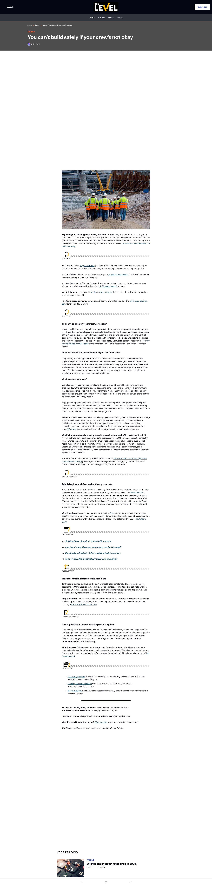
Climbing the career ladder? (80, 684)
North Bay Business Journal (83, 604)
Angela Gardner (87, 265)
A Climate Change (107, 286)
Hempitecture (136, 492)
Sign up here (100, 722)
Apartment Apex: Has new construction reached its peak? (93, 547)
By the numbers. (75, 691)
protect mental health (118, 274)
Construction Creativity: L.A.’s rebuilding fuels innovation (92, 553)
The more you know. (76, 677)
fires (112, 513)
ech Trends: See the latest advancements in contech (91, 559)
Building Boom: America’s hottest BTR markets (88, 541)
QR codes (71, 429)
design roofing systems (101, 292)
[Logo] (106, 7)
